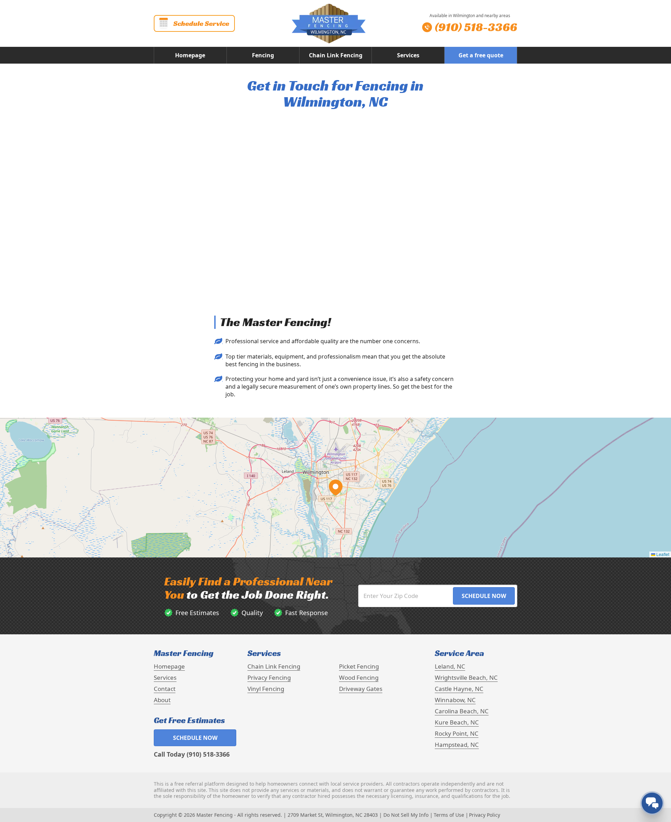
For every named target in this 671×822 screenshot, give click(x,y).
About (162, 700)
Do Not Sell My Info (405, 815)
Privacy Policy (484, 815)
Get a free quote (481, 55)
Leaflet (662, 554)
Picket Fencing (359, 666)
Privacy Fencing (269, 677)
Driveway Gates (360, 689)
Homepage (190, 55)
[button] (335, 487)
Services (408, 55)
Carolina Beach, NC (462, 711)
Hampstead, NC (457, 745)
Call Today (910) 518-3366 (192, 754)
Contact (164, 689)
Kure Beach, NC (457, 722)
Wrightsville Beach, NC (466, 677)
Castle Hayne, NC (459, 689)
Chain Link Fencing (335, 55)
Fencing (263, 55)
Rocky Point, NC (456, 733)
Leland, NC (450, 666)
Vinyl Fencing (265, 689)
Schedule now (195, 738)
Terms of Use (449, 815)
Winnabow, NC (455, 700)
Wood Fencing (358, 677)
